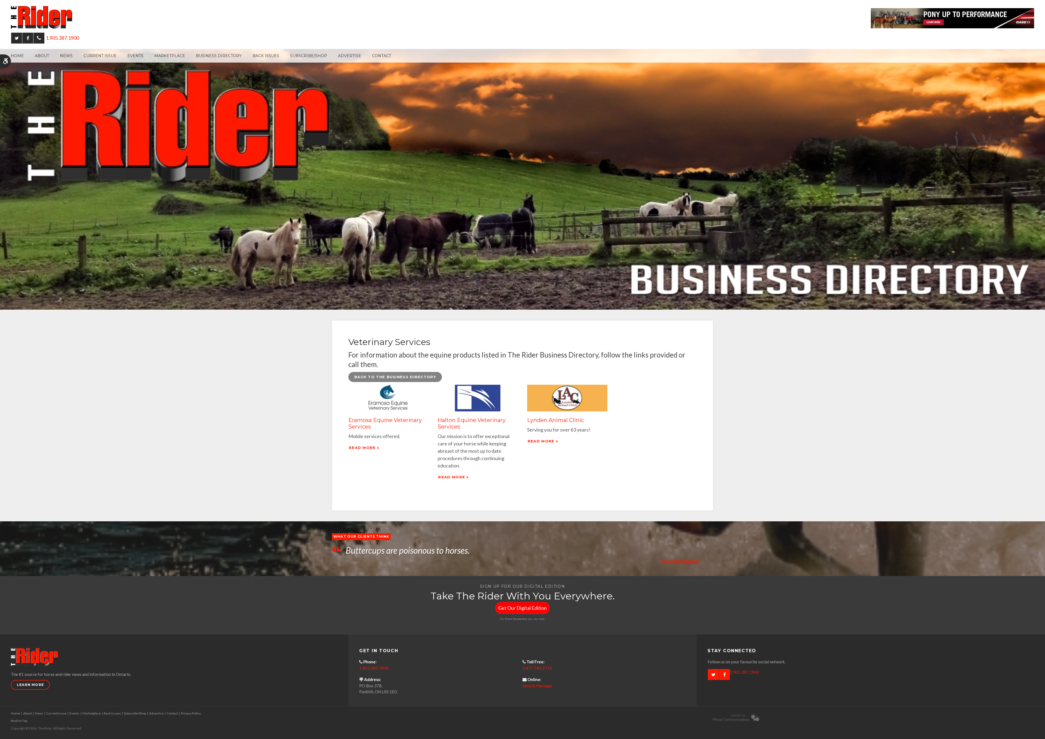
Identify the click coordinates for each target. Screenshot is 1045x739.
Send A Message (537, 685)
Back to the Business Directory (395, 377)
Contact (381, 55)
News (66, 55)
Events (135, 55)
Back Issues (266, 55)
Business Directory (219, 55)
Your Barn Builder (680, 561)
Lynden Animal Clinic (555, 420)
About (42, 55)
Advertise (349, 55)
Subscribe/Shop (308, 55)
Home (17, 55)
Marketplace (169, 55)
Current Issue (100, 55)
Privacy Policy (191, 713)
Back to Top (19, 721)
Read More (362, 447)
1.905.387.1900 (62, 38)
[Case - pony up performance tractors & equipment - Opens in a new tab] (952, 18)
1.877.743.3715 (537, 668)
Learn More (30, 685)
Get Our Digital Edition (522, 608)
